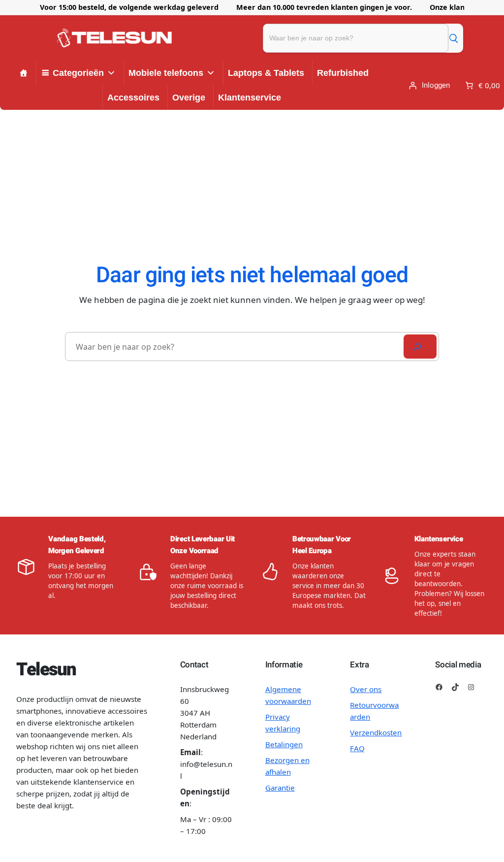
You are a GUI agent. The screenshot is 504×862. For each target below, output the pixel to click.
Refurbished (343, 73)
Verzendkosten (376, 732)
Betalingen (284, 744)
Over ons (365, 689)
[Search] (420, 346)
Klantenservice (249, 97)
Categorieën (78, 73)
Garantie (280, 788)
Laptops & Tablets (266, 73)
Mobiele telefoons (165, 73)
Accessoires (133, 97)
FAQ (357, 748)
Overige (188, 97)
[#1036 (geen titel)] (23, 73)
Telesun (46, 670)
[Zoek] (453, 38)
